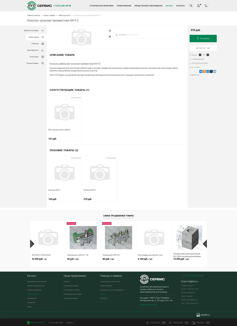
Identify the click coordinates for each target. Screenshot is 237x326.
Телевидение (32, 298)
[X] (211, 71)
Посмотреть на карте (148, 305)
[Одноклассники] (204, 71)
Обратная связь (37, 323)
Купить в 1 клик (204, 48)
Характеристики (33, 50)
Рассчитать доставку (200, 63)
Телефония (31, 302)
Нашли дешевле (198, 59)
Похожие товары (32, 63)
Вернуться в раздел (31, 30)
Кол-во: (194, 55)
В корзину (204, 38)
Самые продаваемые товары (118, 215)
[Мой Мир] (207, 71)
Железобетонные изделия (36, 281)
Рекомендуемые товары (73, 294)
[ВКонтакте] (200, 71)
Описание (35, 44)
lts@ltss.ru (193, 281)
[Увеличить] (81, 37)
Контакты (180, 6)
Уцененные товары (71, 298)
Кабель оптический (34, 290)
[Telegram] (214, 71)
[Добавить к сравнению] (110, 36)
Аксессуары (34, 57)
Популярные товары (71, 286)
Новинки (67, 281)
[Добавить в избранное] (110, 31)
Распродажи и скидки (72, 290)
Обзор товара (34, 37)
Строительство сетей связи (101, 6)
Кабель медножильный (35, 286)
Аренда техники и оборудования (148, 6)
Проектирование (124, 6)
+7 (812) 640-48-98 (55, 323)
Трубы (29, 307)
